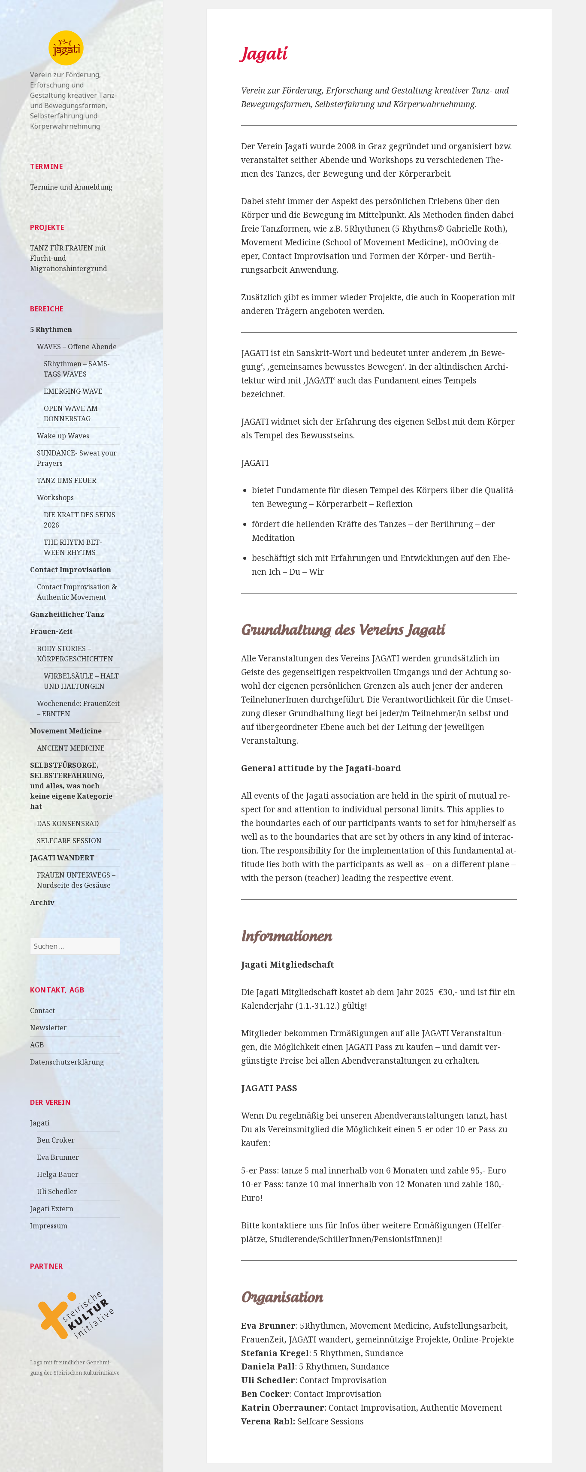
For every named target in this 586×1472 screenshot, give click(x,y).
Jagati (39, 1123)
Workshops (55, 497)
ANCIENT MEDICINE (71, 748)
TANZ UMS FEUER (66, 480)
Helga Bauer (58, 1174)
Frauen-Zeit (51, 631)
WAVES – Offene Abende (77, 346)
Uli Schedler (57, 1191)
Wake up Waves (63, 435)
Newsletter (48, 1027)
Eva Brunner (58, 1157)
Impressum (48, 1226)
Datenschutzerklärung (67, 1062)
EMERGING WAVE (73, 391)
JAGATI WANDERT (62, 858)
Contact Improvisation (70, 569)
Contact (42, 1010)
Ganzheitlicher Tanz (67, 614)
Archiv (42, 902)
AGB (37, 1045)
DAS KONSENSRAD (68, 823)
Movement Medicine (66, 731)
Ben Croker (56, 1140)
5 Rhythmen (51, 329)
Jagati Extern (51, 1208)
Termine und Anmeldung (71, 187)
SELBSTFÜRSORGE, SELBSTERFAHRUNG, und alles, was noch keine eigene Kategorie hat (71, 785)
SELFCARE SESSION (69, 840)
